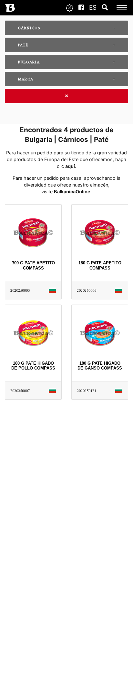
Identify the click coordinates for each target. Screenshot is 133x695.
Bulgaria (29, 61)
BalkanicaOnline (72, 191)
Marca (25, 79)
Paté (23, 44)
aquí (70, 166)
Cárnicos (29, 27)
